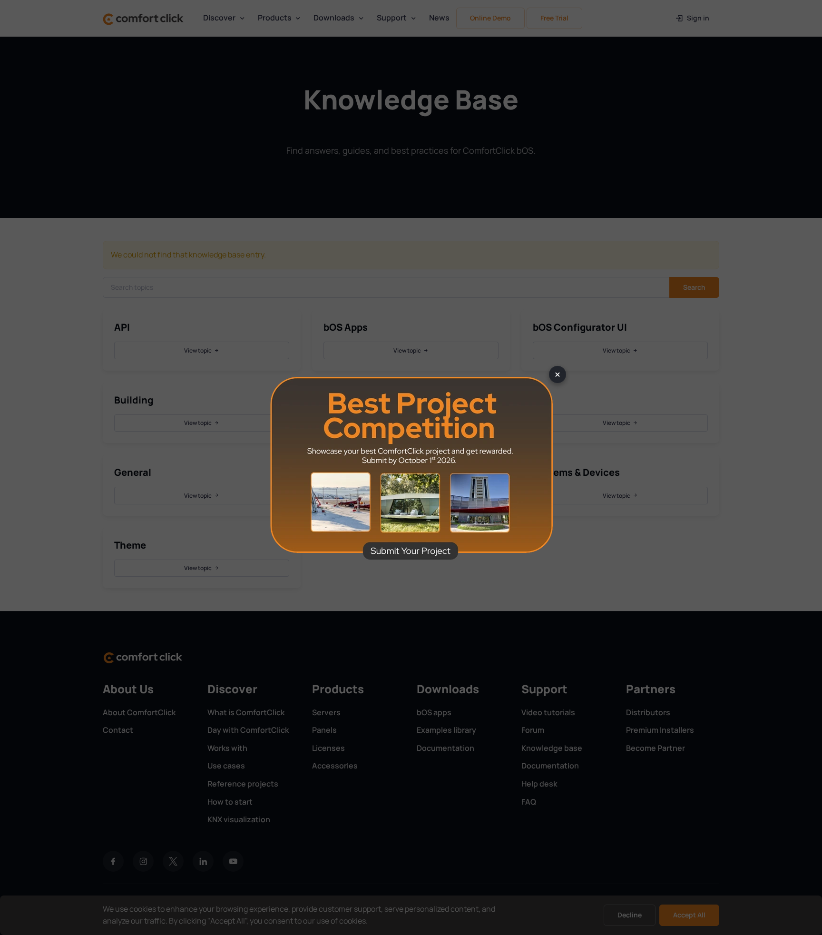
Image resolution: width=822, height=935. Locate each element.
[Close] (557, 374)
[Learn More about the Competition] (411, 467)
